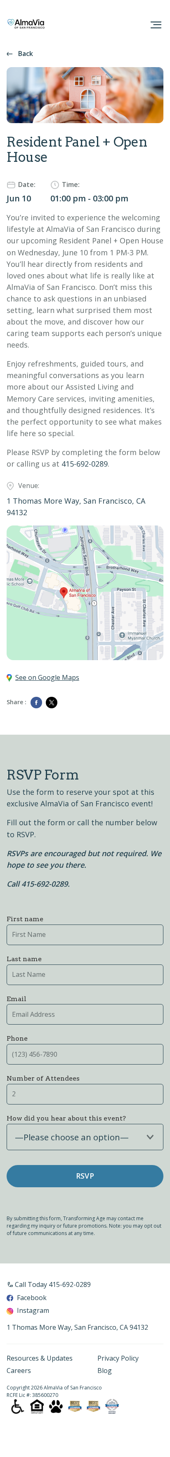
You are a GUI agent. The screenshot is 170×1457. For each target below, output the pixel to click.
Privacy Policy (118, 1358)
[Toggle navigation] (156, 25)
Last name (24, 959)
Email (16, 999)
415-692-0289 (84, 464)
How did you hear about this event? (66, 1118)
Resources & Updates (40, 1358)
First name (25, 919)
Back (25, 54)
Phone (17, 1038)
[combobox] (85, 1137)
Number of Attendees (43, 1078)
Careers (19, 1371)
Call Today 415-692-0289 (53, 1284)
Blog (104, 1371)
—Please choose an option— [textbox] (72, 1137)
